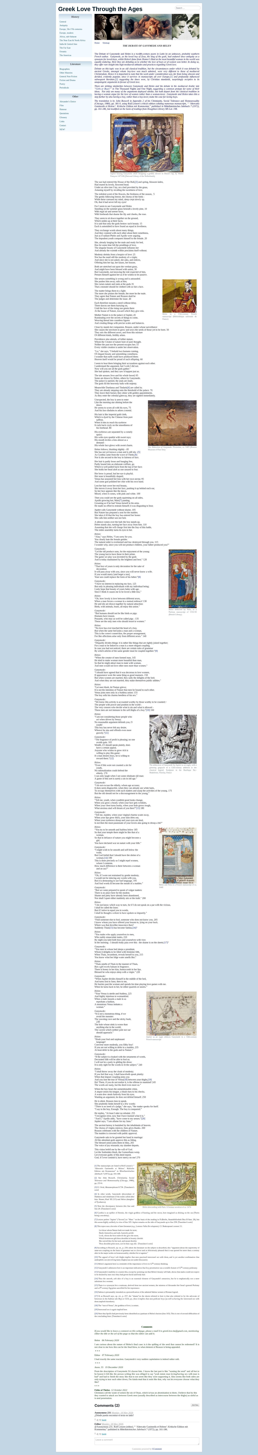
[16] (134, 927)
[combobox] (188, 8)
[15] (111, 927)
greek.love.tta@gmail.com (175, 1331)
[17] (166, 942)
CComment (157, 1449)
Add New (195, 1405)
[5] (139, 452)
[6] (136, 454)
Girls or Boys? (103, 88)
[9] (156, 651)
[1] (171, 76)
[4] (128, 387)
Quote (104, 1420)
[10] (148, 710)
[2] (116, 79)
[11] (107, 733)
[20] (143, 1118)
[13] (138, 808)
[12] (112, 758)
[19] (150, 1079)
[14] (106, 858)
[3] (136, 182)
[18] (126, 1079)
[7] (120, 500)
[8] (139, 577)
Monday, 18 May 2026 (122, 1412)
